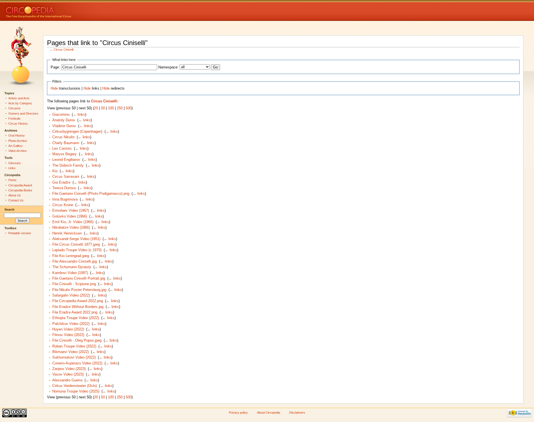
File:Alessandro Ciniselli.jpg (74, 261)
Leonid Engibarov (66, 160)
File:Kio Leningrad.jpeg (70, 256)
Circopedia (57, 10)
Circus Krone (62, 205)
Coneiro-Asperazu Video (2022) (77, 363)
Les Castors (62, 148)
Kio (55, 171)
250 (120, 108)
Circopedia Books (20, 190)
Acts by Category (20, 103)
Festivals (14, 118)
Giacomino (61, 115)
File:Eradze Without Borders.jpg (77, 307)
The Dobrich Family (68, 165)
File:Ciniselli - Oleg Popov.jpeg (77, 340)
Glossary (14, 163)
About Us (14, 195)
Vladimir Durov (64, 126)
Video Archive (17, 150)
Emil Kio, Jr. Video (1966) (72, 222)
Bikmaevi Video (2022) (70, 352)
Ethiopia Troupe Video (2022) (75, 318)
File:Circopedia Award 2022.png (77, 301)
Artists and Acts (18, 98)
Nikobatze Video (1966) (71, 227)
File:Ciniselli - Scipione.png (74, 284)
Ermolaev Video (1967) (70, 211)
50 (103, 108)
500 (129, 108)
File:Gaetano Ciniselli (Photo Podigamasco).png (90, 194)
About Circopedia (268, 412)
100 (111, 108)
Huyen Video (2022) (68, 329)
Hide (54, 88)
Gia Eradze (61, 182)
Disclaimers (297, 412)
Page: (55, 67)
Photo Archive (17, 140)
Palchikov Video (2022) (71, 324)
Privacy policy (238, 412)
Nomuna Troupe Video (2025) (75, 391)
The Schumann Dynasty (71, 267)
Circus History (18, 123)
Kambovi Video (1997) (70, 273)
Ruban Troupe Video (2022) (74, 346)
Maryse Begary (64, 154)
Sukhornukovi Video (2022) (74, 357)
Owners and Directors (23, 113)
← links (79, 115)
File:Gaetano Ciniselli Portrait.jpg (78, 278)
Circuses (14, 108)
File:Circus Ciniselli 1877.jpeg (76, 244)
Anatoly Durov (63, 120)
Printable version (19, 233)
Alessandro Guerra (67, 380)
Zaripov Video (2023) (69, 369)
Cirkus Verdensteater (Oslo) (74, 386)
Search (9, 209)
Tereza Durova (64, 188)
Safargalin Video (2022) (71, 295)
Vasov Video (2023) (68, 374)
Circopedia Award (20, 185)
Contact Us (16, 200)
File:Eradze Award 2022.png (74, 312)
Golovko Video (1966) (69, 216)
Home (12, 180)
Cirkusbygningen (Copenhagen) (77, 132)
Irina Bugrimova (65, 199)
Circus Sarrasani (65, 177)
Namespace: (168, 67)
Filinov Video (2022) (68, 335)
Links (12, 168)
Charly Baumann (65, 143)
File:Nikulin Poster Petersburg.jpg (79, 290)
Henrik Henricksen (67, 233)
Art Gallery (15, 145)
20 (96, 108)
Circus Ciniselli (63, 49)
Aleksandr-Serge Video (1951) (76, 239)
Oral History (16, 135)
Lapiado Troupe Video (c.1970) (77, 250)
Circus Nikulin (63, 137)
